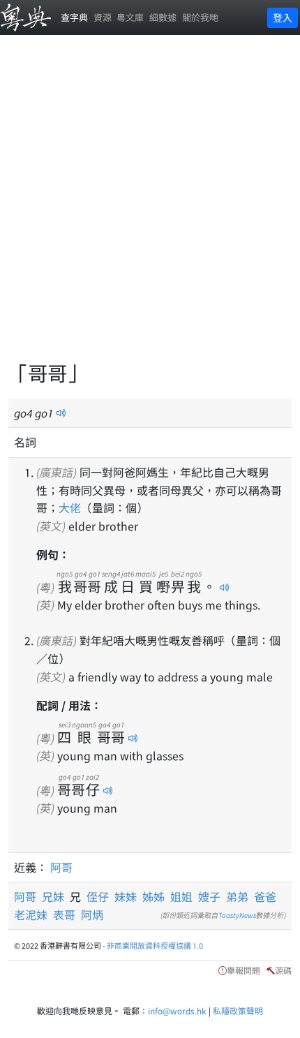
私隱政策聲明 (238, 1010)
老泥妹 (30, 914)
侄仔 (98, 896)
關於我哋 (200, 17)
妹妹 (125, 896)
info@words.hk (177, 1010)
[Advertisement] (150, 206)
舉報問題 (243, 970)
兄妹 (56, 896)
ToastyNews (237, 915)
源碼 (283, 970)
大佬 (70, 507)
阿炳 (92, 914)
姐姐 (181, 896)
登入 (282, 17)
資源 (102, 17)
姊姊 (153, 896)
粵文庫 (130, 17)
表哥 (64, 914)
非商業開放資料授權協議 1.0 (155, 945)
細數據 (163, 17)
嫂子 (209, 896)
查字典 (74, 17)
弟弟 (237, 896)
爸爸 (265, 896)
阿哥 (61, 867)
